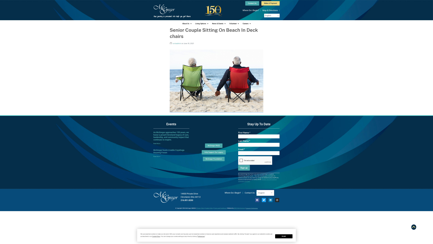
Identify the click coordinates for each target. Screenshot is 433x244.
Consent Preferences (252, 208)
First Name (244, 132)
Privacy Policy (200, 208)
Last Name (244, 141)
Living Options (200, 24)
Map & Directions (270, 10)
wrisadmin (177, 43)
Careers (246, 24)
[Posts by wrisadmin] (171, 43)
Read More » (157, 143)
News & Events (217, 24)
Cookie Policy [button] (156, 236)
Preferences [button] (201, 236)
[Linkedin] (270, 200)
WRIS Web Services (239, 208)
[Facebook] (257, 200)
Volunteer (233, 24)
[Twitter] (264, 200)
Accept (284, 236)
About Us (185, 24)
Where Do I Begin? (251, 10)
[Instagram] (277, 200)
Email (241, 149)
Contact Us (250, 193)
